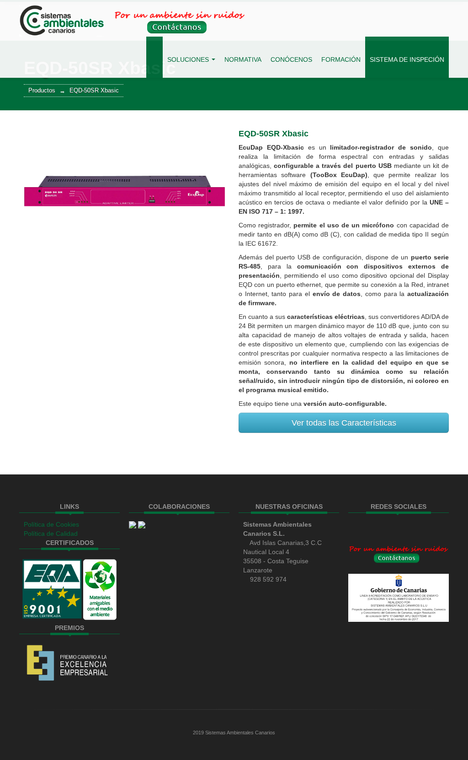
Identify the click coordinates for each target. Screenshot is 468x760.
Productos (41, 90)
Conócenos (291, 59)
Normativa (242, 59)
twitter (360, 527)
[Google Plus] (391, 527)
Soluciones (189, 59)
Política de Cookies (51, 524)
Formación (341, 59)
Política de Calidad (51, 533)
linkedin (375, 527)
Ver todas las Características (344, 422)
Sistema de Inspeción (407, 59)
